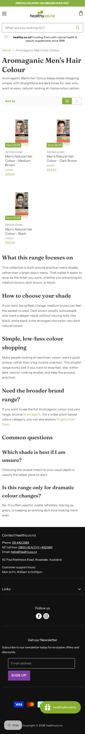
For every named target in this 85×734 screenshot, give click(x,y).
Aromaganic (32, 414)
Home (6, 50)
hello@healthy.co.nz (24, 552)
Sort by (10, 101)
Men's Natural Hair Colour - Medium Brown (18, 160)
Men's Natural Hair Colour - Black (18, 231)
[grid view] (67, 101)
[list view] (76, 101)
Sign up (19, 675)
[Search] (77, 27)
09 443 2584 (20, 542)
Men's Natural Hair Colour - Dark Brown (62, 158)
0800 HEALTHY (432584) (35, 547)
